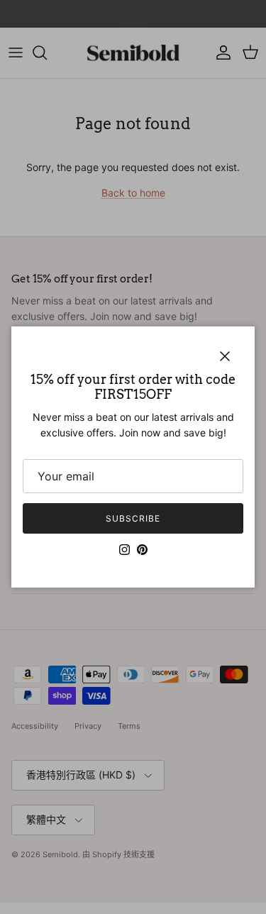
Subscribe (133, 518)
